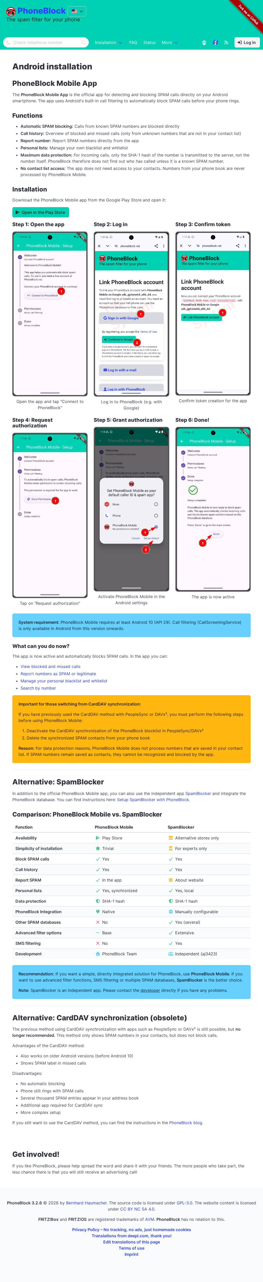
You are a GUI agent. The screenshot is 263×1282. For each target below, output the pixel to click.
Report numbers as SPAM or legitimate (58, 673)
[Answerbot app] (204, 42)
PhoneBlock (41, 11)
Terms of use (131, 1248)
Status (149, 42)
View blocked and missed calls (50, 666)
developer (150, 990)
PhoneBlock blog (185, 1122)
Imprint (131, 1254)
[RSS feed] (226, 42)
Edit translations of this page (131, 1241)
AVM (149, 1219)
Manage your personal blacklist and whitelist (64, 680)
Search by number (38, 688)
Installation (105, 42)
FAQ (133, 42)
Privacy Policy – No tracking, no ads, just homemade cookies (131, 1229)
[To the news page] (215, 42)
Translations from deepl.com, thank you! (132, 1235)
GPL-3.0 (184, 1202)
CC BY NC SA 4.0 (137, 1209)
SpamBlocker (198, 793)
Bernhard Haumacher (86, 1202)
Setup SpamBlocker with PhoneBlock (153, 799)
